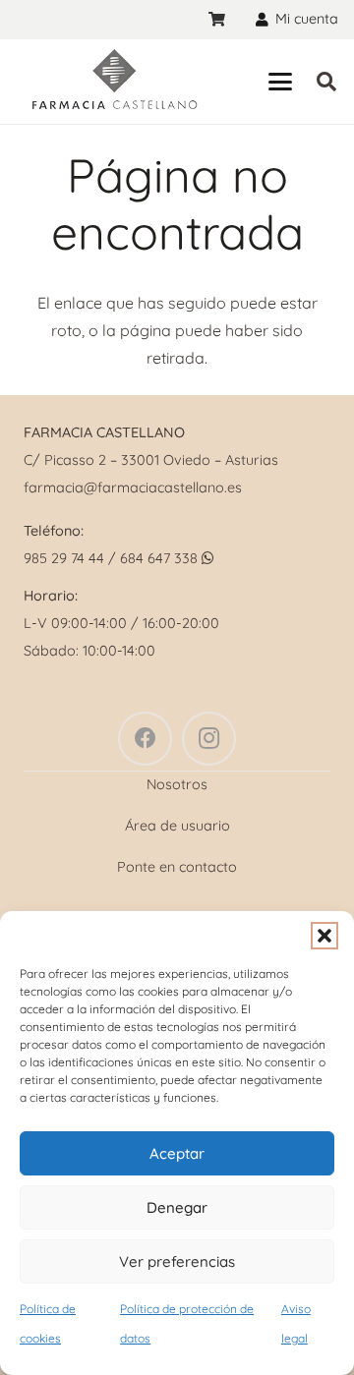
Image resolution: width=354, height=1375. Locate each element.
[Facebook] (145, 739)
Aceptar (177, 1153)
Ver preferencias (177, 1261)
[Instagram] (209, 739)
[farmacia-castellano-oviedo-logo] (114, 81)
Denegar (177, 1207)
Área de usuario (177, 825)
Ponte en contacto (177, 867)
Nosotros (177, 784)
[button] (324, 935)
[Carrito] (217, 19)
